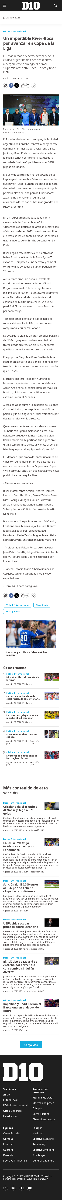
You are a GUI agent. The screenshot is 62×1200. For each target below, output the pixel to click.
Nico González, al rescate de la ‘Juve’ (22, 678)
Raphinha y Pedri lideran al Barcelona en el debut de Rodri (22, 1007)
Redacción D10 (34, 742)
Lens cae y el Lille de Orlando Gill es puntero (26, 653)
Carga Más (31, 1045)
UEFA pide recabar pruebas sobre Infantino (20, 925)
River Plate (42, 605)
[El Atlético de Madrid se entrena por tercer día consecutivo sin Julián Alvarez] (52, 961)
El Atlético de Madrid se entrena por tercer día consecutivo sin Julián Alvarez (20, 967)
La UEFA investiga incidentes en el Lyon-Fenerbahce (18, 846)
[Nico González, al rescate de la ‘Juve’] (52, 677)
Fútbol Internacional (14, 31)
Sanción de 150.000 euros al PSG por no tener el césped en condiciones (21, 888)
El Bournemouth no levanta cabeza (22, 736)
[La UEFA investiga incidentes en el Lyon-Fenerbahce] (52, 842)
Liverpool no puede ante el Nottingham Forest (21, 757)
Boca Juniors (13, 611)
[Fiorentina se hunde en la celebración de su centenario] (52, 696)
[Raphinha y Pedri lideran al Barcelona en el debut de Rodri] (52, 1003)
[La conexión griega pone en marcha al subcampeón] (52, 715)
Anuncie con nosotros (40, 1091)
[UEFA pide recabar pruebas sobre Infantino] (52, 922)
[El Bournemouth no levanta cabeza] (52, 734)
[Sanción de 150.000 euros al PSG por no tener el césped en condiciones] (52, 884)
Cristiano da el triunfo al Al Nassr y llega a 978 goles (20, 810)
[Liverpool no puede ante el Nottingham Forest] (52, 755)
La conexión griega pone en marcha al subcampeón (22, 716)
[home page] (31, 6)
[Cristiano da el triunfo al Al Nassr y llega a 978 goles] (52, 806)
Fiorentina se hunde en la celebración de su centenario (23, 698)
